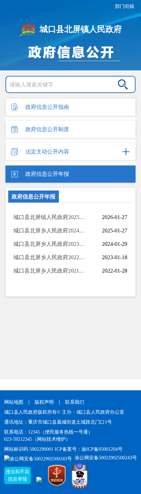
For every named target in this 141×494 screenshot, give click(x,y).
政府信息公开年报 (33, 196)
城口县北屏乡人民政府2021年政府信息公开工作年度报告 (50, 271)
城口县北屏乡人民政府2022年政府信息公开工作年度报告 (50, 257)
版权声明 (44, 402)
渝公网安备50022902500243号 (105, 457)
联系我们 (74, 402)
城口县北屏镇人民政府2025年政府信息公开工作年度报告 (50, 217)
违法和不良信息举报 (17, 475)
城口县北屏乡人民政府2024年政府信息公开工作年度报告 (50, 230)
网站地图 (13, 402)
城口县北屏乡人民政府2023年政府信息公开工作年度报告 (50, 244)
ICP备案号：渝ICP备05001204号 (89, 449)
